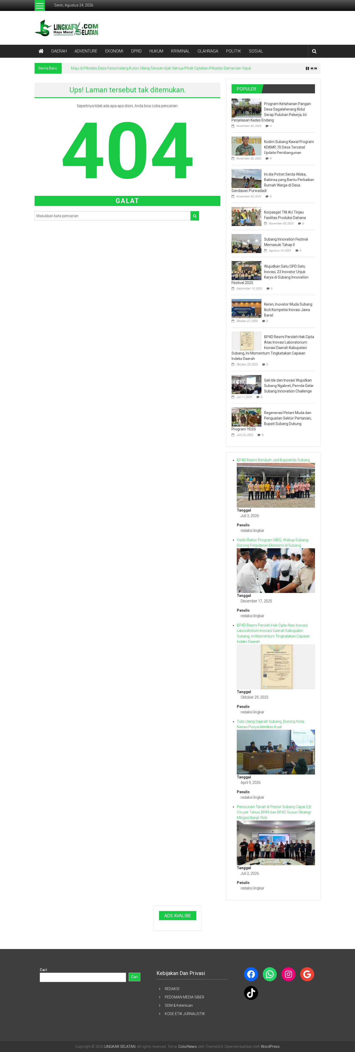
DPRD (136, 51)
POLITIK (233, 51)
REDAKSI (172, 989)
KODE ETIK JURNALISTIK (185, 1014)
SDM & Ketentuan (179, 1005)
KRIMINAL (180, 51)
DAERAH (59, 51)
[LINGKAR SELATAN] (41, 51)
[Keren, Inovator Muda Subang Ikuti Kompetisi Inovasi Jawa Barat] (246, 308)
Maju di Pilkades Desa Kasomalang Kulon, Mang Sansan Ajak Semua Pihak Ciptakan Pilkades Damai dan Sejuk (161, 68)
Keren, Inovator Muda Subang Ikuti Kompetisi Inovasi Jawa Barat (288, 309)
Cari (43, 970)
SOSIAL (256, 51)
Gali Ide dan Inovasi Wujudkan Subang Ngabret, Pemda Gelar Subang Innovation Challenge (289, 385)
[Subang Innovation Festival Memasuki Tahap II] (246, 243)
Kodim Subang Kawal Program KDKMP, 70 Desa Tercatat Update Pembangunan (289, 147)
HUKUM (156, 51)
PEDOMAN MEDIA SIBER (184, 997)
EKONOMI (114, 51)
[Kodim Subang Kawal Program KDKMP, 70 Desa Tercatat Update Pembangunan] (246, 146)
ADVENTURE (86, 51)
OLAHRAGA (208, 51)
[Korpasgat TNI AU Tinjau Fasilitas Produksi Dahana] (246, 216)
